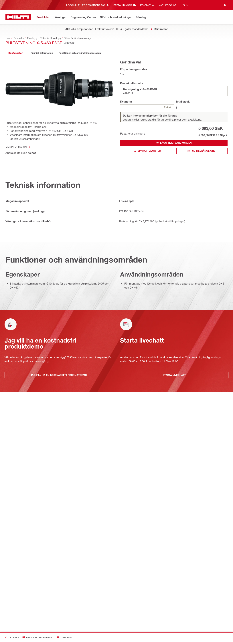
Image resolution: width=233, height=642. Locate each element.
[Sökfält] (225, 5)
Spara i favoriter (149, 150)
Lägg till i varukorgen (176, 142)
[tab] (15, 53)
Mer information (16, 146)
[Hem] (18, 17)
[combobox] (204, 5)
